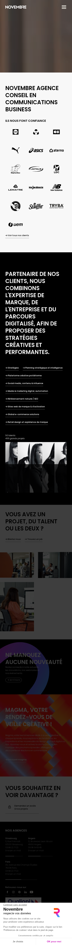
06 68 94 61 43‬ (35, 847)
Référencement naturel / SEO (23, 398)
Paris (7, 861)
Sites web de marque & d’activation (26, 406)
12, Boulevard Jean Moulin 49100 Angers (40, 843)
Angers (31, 838)
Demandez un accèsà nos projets (25, 807)
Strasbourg (11, 838)
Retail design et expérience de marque (28, 422)
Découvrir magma (17, 759)
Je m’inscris (15, 680)
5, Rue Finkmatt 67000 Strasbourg (14, 843)
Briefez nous (14, 539)
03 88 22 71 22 (11, 847)
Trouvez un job (35, 539)
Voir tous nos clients (18, 235)
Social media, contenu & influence (25, 383)
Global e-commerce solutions (23, 414)
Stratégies (13, 367)
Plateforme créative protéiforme (25, 375)
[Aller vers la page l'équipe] (36, 467)
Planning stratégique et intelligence (44, 367)
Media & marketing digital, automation (28, 391)
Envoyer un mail (13, 850)
